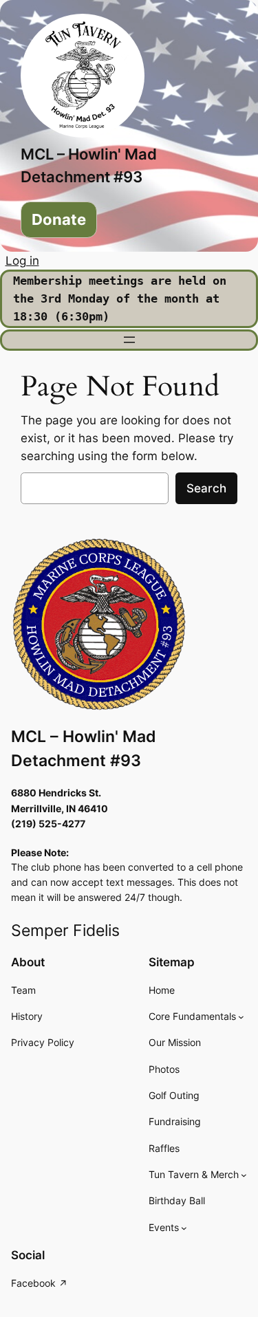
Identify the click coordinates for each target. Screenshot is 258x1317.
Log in (22, 261)
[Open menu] (129, 339)
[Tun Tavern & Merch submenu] (244, 1175)
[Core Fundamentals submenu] (241, 1017)
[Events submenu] (184, 1228)
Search (206, 488)
